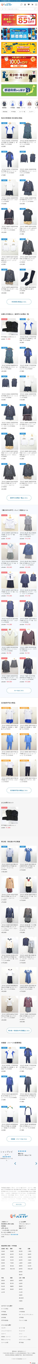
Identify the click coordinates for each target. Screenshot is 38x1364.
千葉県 (12, 1263)
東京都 (12, 1266)
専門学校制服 (4, 1320)
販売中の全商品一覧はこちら (19, 498)
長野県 (20, 1266)
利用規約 (3, 1226)
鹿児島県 (21, 1298)
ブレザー (3, 1328)
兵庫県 (29, 1263)
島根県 (3, 1283)
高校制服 (21, 1308)
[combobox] (21, 4)
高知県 (12, 1289)
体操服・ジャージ (6, 1336)
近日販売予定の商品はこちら (19, 790)
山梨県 (20, 1263)
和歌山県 (30, 1268)
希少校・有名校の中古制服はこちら (19, 1030)
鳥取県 (3, 1280)
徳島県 (12, 1280)
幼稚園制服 (4, 1314)
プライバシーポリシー (25, 1224)
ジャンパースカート (6, 1330)
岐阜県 (20, 1268)
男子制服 (21, 1342)
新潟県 (20, 1251)
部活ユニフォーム (6, 1339)
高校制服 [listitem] (5, 111)
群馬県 (12, 1257)
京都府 (29, 1257)
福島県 (3, 1268)
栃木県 (12, 1254)
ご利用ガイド (4, 1221)
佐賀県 (20, 1283)
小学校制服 (22, 1311)
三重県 (29, 1251)
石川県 (20, 1257)
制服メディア (22, 1228)
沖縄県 (20, 1301)
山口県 (3, 1292)
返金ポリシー (22, 1226)
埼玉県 (12, 1260)
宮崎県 (20, 1295)
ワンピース (22, 1330)
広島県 (3, 1289)
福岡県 (20, 1280)
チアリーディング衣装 (25, 1339)
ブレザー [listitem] (31, 111)
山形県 (3, 1266)
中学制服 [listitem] (13, 111)
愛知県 (20, 1274)
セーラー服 (22, 1328)
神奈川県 (12, 1268)
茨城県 (12, 1251)
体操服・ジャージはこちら (19, 1139)
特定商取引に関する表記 (7, 1224)
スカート (3, 1333)
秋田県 (3, 1263)
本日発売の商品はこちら (19, 302)
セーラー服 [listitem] (22, 111)
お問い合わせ (4, 1228)
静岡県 (20, 1271)
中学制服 (3, 1311)
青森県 (3, 1254)
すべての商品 (4, 1308)
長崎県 (20, 1286)
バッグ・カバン (23, 1336)
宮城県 (3, 1260)
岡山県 (3, 1286)
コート (20, 1333)
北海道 (3, 1251)
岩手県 (3, 1257)
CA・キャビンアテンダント (26, 1314)
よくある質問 (22, 1221)
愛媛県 (12, 1286)
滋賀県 (29, 1254)
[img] (6, 1156)
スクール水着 (4, 1342)
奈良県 (29, 1266)
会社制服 (3, 1317)
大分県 (20, 1292)
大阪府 (29, 1260)
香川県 (12, 1283)
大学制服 (21, 1317)
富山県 (20, 1254)
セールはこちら (19, 690)
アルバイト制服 (23, 1320)
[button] (15, 1163)
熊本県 (20, 1289)
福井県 (20, 1260)
